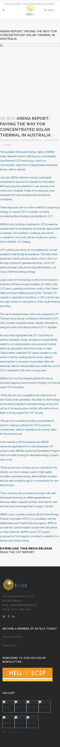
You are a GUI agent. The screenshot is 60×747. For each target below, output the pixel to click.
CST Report (25, 552)
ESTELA (36, 140)
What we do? (9, 645)
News (25, 140)
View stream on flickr (16, 732)
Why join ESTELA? (12, 636)
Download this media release (26, 548)
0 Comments (51, 140)
